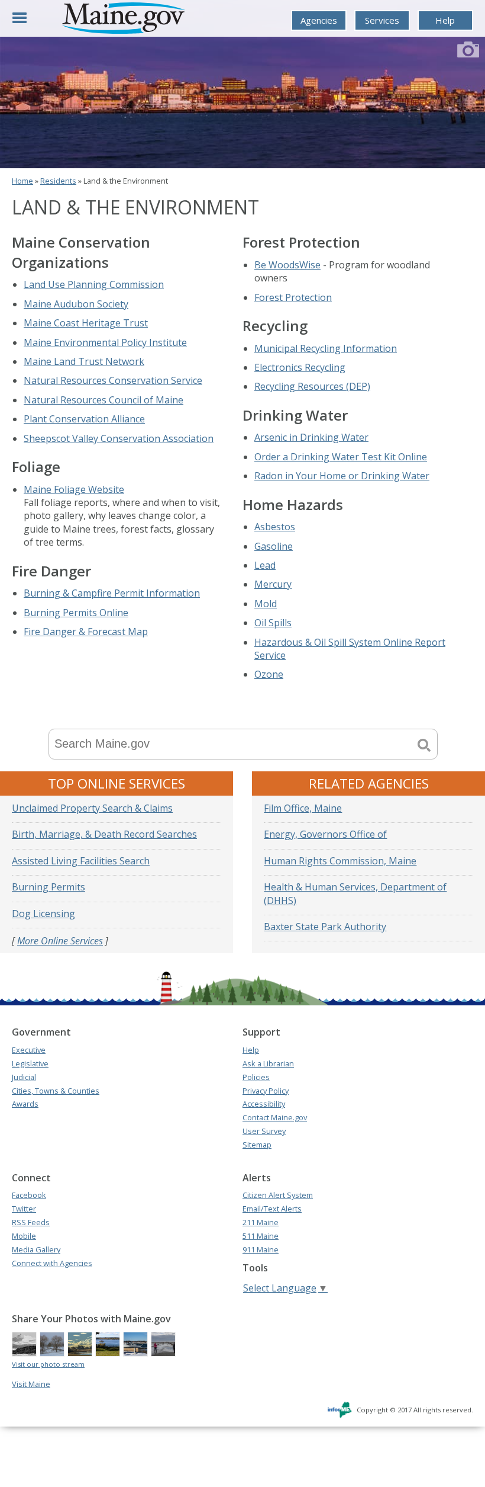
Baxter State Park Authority (325, 926)
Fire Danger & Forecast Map (86, 631)
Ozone (268, 674)
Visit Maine (31, 1384)
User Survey (264, 1131)
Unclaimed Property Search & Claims (92, 808)
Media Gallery (36, 1249)
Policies (256, 1077)
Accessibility (263, 1103)
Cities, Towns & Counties (55, 1090)
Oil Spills (273, 622)
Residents (58, 180)
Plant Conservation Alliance (84, 418)
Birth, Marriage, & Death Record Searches (104, 834)
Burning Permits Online (76, 612)
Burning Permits (48, 886)
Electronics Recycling (299, 367)
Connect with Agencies (52, 1263)
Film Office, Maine (303, 808)
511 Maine (260, 1235)
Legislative (30, 1063)
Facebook (29, 1195)
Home (22, 180)
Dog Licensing (43, 913)
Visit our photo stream (48, 1364)
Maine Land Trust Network (84, 361)
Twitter (24, 1208)
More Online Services (60, 940)
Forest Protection (293, 297)
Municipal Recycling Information (325, 348)
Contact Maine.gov (274, 1117)
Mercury (273, 584)
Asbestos (274, 526)
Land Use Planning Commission (94, 284)
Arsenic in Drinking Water (311, 437)
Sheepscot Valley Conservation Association (119, 438)
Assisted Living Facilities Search (81, 860)
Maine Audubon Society (76, 303)
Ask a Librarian (268, 1063)
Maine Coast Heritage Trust (86, 322)
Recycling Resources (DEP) (312, 386)
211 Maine (260, 1222)
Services (382, 20)
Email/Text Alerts (272, 1208)
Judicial (24, 1077)
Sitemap (256, 1144)
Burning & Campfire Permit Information (112, 593)
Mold (265, 603)
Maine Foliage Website (74, 489)
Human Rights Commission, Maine (340, 860)
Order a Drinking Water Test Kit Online (340, 456)
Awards (25, 1103)
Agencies (318, 20)
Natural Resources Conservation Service (113, 380)
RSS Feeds (31, 1222)
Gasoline (273, 546)
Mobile (24, 1235)
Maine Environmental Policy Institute (105, 342)
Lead (265, 565)
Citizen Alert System (277, 1195)
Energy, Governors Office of (325, 834)
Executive (29, 1049)
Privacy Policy (265, 1090)
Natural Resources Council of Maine (103, 399)
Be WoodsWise (287, 264)
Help (445, 20)
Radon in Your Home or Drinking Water (341, 475)
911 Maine (260, 1249)
